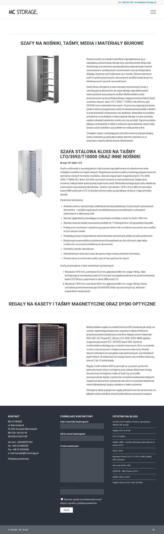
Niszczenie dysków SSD (122, 465)
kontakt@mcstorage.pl (145, 2)
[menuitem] (152, 12)
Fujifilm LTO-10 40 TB (121, 430)
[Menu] (152, 12)
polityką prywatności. (87, 503)
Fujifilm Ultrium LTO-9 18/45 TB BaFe (128, 482)
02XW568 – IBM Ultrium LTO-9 (125, 471)
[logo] (23, 12)
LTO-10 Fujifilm (119, 436)
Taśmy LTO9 (118, 450)
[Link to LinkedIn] (153, 529)
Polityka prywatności (18, 459)
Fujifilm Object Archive (121, 476)
